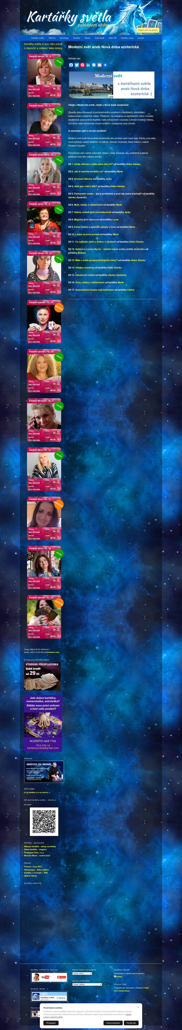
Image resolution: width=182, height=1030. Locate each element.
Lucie (115, 219)
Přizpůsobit (51, 1023)
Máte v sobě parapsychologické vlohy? (96, 260)
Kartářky (76, 38)
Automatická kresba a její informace (94, 289)
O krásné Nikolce (83, 178)
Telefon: (31, 86)
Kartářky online (127, 38)
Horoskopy (64, 38)
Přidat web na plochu (147, 30)
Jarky (109, 178)
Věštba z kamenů (84, 267)
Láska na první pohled (87, 234)
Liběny (131, 289)
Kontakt (141, 38)
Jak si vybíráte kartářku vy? (89, 171)
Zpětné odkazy (30, 875)
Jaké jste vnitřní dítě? (85, 186)
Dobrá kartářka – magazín (35, 849)
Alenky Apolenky (77, 197)
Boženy (82, 252)
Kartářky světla (37, 38)
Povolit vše (131, 1023)
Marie (120, 171)
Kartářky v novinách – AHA (36, 872)
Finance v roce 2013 (33, 866)
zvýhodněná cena (52, 652)
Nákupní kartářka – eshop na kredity (40, 846)
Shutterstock (124, 990)
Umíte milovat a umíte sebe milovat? (93, 164)
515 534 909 (34, 95)
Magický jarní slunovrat (86, 219)
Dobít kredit (99, 38)
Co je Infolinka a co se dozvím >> (37, 792)
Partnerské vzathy (84, 193)
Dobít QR (112, 38)
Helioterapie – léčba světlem (36, 869)
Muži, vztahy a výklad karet (88, 204)
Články (87, 38)
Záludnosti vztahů (85, 275)
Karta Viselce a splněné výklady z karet (95, 226)
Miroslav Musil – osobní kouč (37, 855)
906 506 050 (34, 89)
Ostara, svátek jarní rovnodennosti (92, 212)
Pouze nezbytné (113, 1023)
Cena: (48, 86)
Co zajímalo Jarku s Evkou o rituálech (95, 241)
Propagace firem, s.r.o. (34, 852)
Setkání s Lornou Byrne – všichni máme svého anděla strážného (110, 249)
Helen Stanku (133, 164)
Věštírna (51, 38)
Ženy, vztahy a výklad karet (89, 282)
